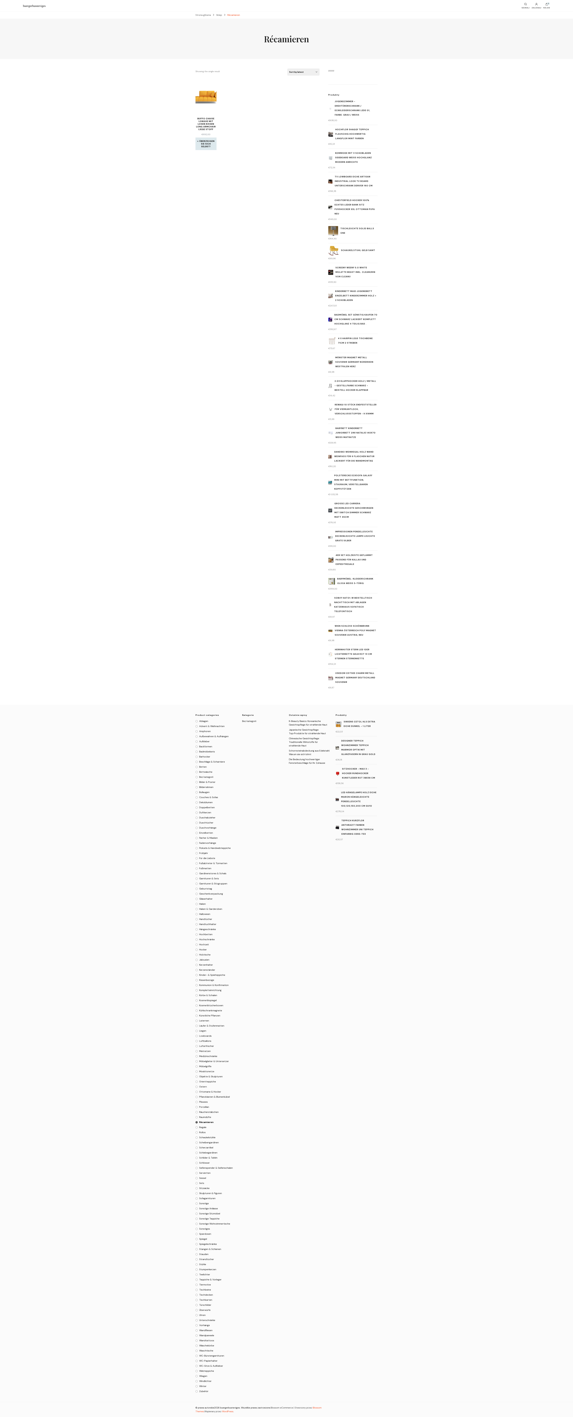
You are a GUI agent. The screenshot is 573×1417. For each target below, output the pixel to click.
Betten (203, 766)
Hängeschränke (207, 929)
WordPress (227, 1411)
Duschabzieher (207, 817)
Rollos (202, 1132)
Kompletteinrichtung (210, 990)
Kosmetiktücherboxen (211, 1005)
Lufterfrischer (206, 1046)
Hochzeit (204, 944)
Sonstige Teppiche (209, 1218)
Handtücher (205, 919)
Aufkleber (204, 741)
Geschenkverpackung (211, 893)
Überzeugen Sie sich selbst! (207, 144)
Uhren (202, 1315)
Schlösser (204, 1162)
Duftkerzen (205, 812)
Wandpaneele (206, 1335)
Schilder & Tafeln (208, 1157)
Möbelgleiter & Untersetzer (214, 1061)
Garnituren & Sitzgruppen (213, 883)
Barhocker (204, 756)
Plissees (203, 1101)
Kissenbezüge (206, 980)
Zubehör (203, 1391)
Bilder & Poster (207, 782)
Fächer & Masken (208, 837)
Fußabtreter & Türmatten (213, 863)
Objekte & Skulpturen (211, 1076)
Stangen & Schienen (210, 1249)
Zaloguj (536, 8)
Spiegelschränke (208, 1244)
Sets (201, 1183)
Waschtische (206, 1350)
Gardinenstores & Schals (212, 873)
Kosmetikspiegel (208, 1000)
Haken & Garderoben (210, 909)
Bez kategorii (206, 777)
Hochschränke (207, 939)
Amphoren (205, 731)
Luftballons (205, 1041)
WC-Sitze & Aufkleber (211, 1365)
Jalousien (204, 959)
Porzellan (204, 1107)
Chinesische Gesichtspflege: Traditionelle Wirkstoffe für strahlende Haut (304, 742)
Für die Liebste (207, 858)
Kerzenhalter (206, 964)
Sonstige (204, 1203)
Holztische (205, 954)
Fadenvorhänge (207, 843)
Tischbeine (205, 1289)
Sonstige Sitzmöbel (209, 1213)
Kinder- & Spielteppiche (212, 975)
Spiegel (203, 1239)
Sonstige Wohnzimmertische (214, 1223)
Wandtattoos (206, 1340)
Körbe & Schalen (208, 995)
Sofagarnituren (207, 1198)
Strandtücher (206, 1259)
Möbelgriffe (205, 1066)
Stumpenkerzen (207, 1269)
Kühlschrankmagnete (210, 1010)
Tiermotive (205, 1284)
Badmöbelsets (207, 751)
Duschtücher (206, 822)
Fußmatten (205, 868)
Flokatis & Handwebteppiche (215, 848)
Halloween (204, 914)
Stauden (203, 1254)
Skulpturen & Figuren (210, 1193)
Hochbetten (205, 934)
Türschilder (205, 1305)
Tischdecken (206, 1294)
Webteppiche (206, 1371)
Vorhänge (204, 1325)
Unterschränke (207, 1320)
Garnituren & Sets (209, 878)
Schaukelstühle (207, 1137)
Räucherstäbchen (209, 1112)
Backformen (205, 746)
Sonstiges (204, 1228)
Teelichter (204, 1274)
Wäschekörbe (206, 1345)
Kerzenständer (207, 969)
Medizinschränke (208, 1056)
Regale (202, 1127)
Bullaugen (204, 792)
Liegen (202, 1030)
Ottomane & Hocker (210, 1091)
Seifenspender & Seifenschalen (216, 1167)
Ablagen (203, 721)
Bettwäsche (205, 771)
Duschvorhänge (207, 827)
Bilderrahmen (206, 787)
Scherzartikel (206, 1147)
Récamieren (206, 1122)
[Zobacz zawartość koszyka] (547, 5)
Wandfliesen (205, 1330)
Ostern (203, 1086)
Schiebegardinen (208, 1152)
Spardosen (205, 1233)
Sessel (202, 1178)
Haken (202, 903)
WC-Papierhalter (208, 1360)
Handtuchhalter (207, 924)
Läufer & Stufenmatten (211, 1025)
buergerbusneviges (34, 5)
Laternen (204, 1020)
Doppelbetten (207, 807)
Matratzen (205, 1051)
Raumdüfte (205, 1117)
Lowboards (205, 1035)
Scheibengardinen (209, 1142)
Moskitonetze (206, 1071)
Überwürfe (205, 1310)
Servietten (205, 1173)
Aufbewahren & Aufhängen (214, 736)
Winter (203, 1386)
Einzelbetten (206, 832)
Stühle (202, 1264)
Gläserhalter (206, 898)
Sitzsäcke (204, 1188)
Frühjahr (203, 853)
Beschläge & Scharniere (212, 761)
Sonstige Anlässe (208, 1208)
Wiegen (203, 1376)
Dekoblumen (206, 802)
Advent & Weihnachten (212, 726)
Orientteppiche (207, 1081)
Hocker (203, 949)
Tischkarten (205, 1299)
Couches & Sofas (208, 797)
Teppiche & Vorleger (210, 1279)
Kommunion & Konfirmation (214, 985)
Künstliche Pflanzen (209, 1015)
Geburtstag (205, 888)
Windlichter (205, 1381)
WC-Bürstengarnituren (211, 1355)
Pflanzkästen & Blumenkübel (214, 1096)
